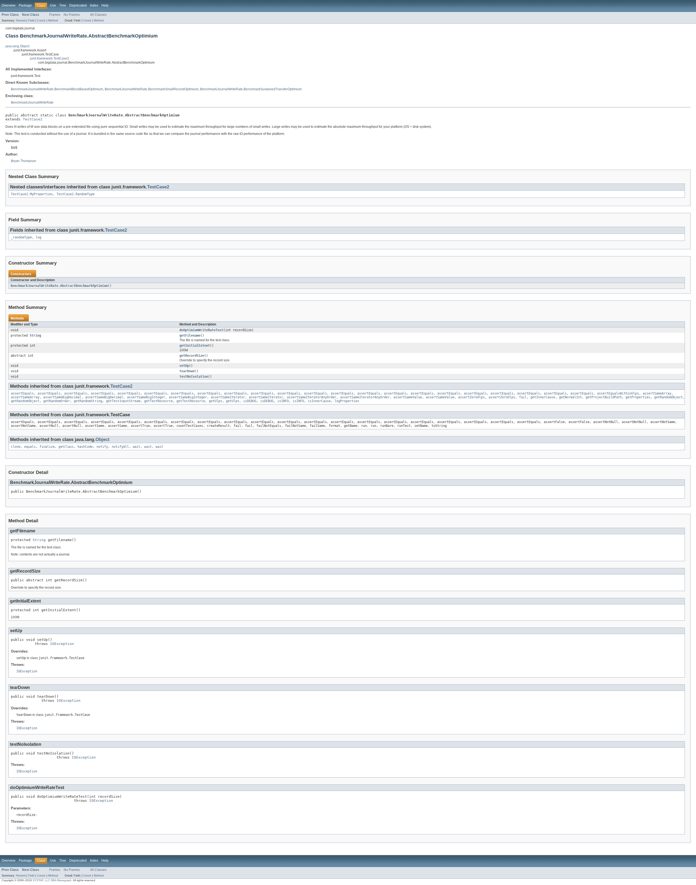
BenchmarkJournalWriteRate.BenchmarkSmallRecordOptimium (151, 89)
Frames (54, 15)
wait (136, 447)
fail (523, 397)
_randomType (21, 237)
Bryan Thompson (23, 161)
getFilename (189, 335)
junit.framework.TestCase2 (49, 58)
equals (30, 447)
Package (25, 5)
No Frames (72, 15)
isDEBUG (249, 401)
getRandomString (88, 401)
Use (53, 5)
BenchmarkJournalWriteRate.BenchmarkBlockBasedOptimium (57, 89)
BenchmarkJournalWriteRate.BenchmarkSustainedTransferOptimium (251, 89)
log (38, 237)
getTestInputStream (123, 401)
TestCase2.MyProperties (32, 194)
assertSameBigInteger (146, 397)
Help (104, 5)
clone (15, 447)
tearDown (187, 371)
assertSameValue (407, 397)
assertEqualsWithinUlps (618, 393)
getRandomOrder (56, 401)
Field (31, 20)
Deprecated (78, 5)
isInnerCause (319, 401)
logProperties (346, 401)
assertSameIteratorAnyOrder (311, 397)
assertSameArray (657, 393)
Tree (62, 5)
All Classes (98, 15)
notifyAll (120, 447)
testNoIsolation (193, 376)
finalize (47, 447)
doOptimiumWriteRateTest (201, 330)
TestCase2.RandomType (76, 194)
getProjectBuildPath (604, 397)
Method (53, 20)
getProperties (638, 397)
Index (94, 5)
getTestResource (158, 401)
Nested (21, 20)
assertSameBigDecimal (62, 397)
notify (102, 447)
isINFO (283, 401)
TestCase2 (32, 119)
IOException (62, 644)
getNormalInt (570, 397)
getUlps (215, 401)
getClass (66, 447)
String (35, 335)
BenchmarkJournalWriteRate (32, 102)
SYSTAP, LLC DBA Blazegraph (52, 880)
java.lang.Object (17, 46)
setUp (184, 366)
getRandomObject (668, 397)
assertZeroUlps (471, 397)
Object (102, 439)
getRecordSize (191, 356)
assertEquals (22, 393)
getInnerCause (542, 397)
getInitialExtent (194, 345)
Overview (8, 5)
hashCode (85, 447)
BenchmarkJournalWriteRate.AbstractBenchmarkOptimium (59, 286)
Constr (41, 20)
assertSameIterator (228, 397)
